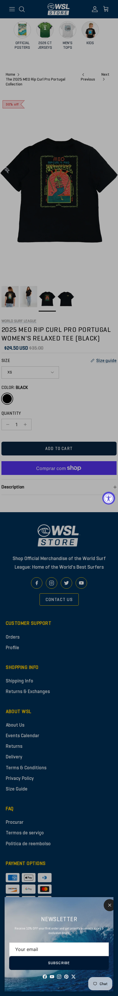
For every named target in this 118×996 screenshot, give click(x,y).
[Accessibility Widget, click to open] (108, 498)
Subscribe (59, 962)
